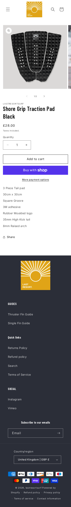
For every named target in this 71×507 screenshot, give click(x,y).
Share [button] (11, 237)
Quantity (8, 137)
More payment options (35, 179)
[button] (8, 9)
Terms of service (23, 498)
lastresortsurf (34, 487)
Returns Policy (17, 348)
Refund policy (17, 356)
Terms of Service (19, 374)
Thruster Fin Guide (20, 314)
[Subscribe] (58, 433)
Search (12, 365)
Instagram (15, 399)
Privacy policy (52, 492)
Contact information (49, 498)
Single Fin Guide (19, 323)
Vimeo (12, 408)
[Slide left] (26, 96)
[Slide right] (44, 96)
